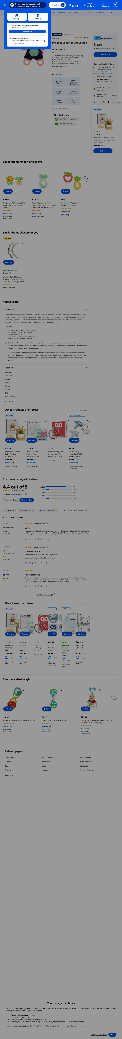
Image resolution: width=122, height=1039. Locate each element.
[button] (89, 5)
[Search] (63, 5)
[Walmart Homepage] (5, 5)
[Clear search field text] (57, 5)
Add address (27, 31)
